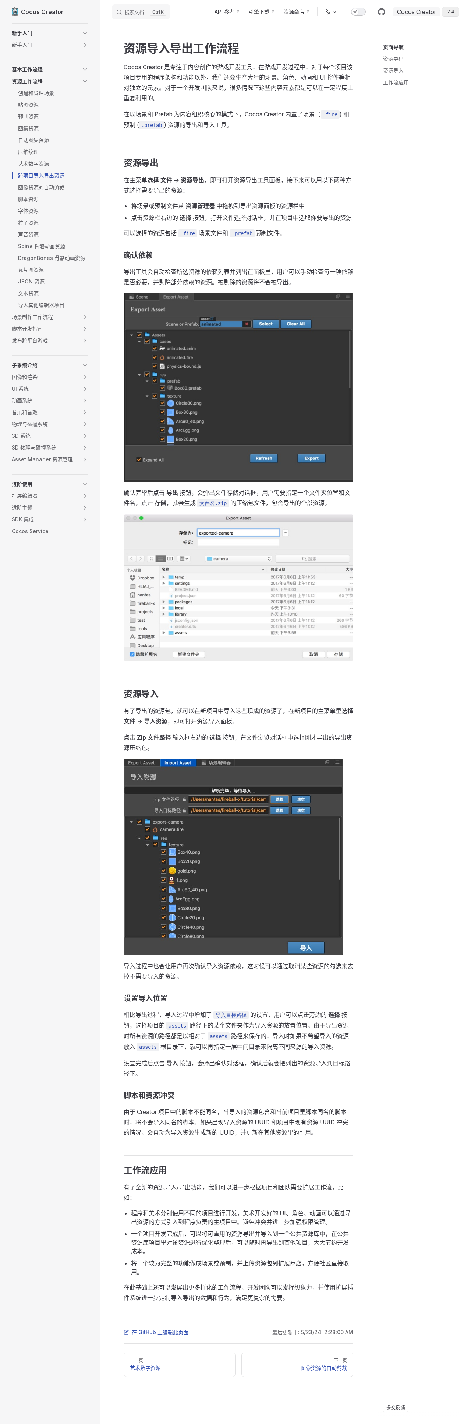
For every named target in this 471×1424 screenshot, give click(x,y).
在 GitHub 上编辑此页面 (160, 1332)
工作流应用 (396, 82)
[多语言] (331, 12)
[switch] (358, 12)
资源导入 (393, 70)
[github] (381, 11)
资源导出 (393, 59)
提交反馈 (395, 1407)
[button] (50, 33)
